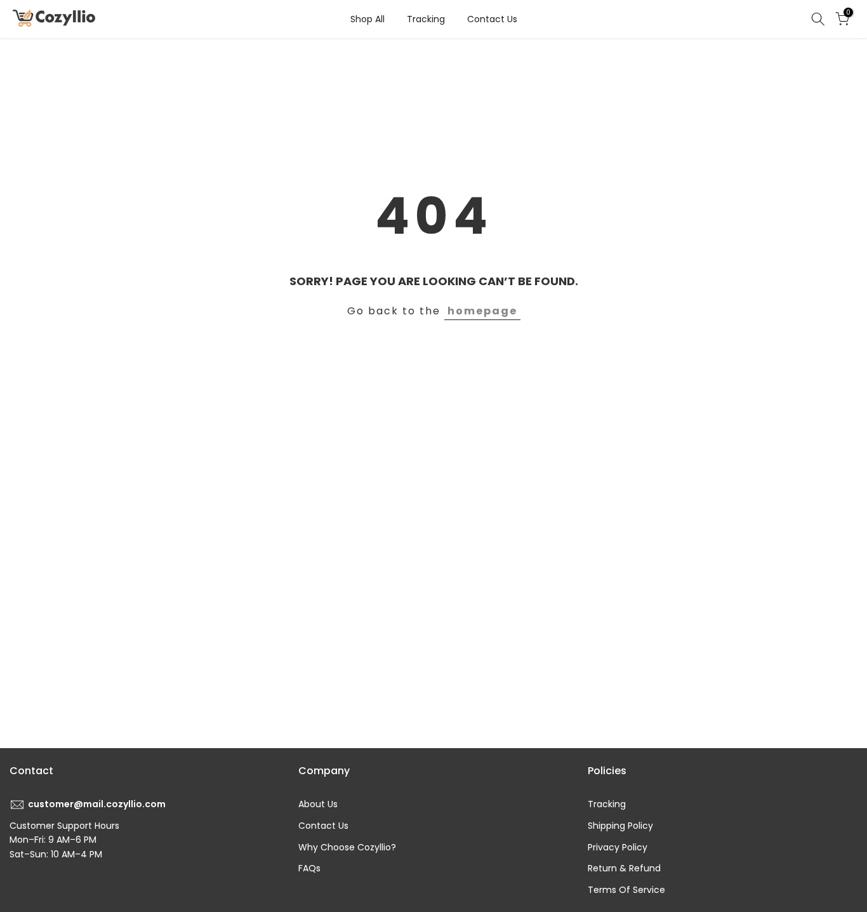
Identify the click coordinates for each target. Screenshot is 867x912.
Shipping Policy (620, 825)
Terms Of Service (626, 889)
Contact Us (492, 19)
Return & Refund (624, 868)
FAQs (309, 868)
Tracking (426, 19)
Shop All (367, 19)
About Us (318, 804)
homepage (482, 311)
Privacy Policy (617, 847)
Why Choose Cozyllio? (347, 847)
